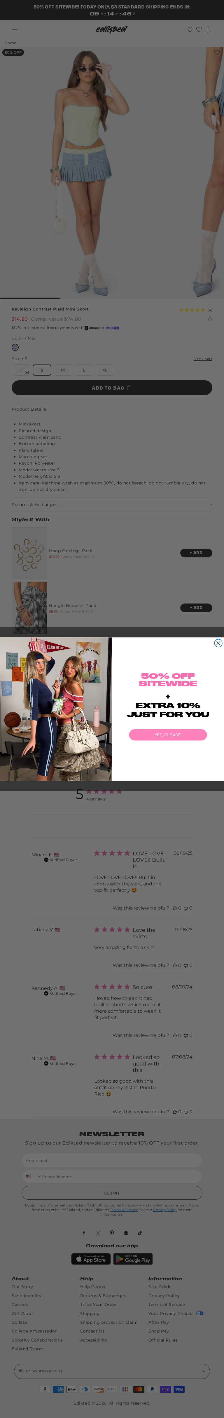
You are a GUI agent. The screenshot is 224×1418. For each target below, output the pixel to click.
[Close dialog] (218, 643)
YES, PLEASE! (168, 734)
